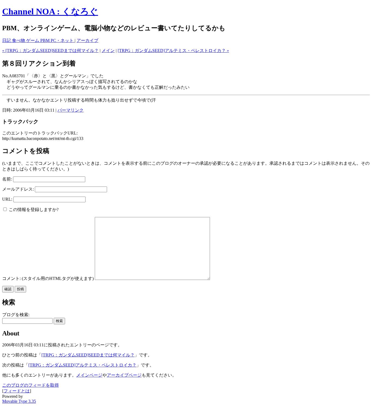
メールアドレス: (18, 189)
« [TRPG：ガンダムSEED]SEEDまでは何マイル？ (50, 50)
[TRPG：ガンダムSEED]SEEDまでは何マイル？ (88, 355)
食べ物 (19, 40)
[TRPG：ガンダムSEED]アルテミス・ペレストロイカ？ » (173, 50)
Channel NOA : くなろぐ (50, 11)
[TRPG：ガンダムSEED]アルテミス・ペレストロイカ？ (82, 365)
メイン (108, 50)
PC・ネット (63, 40)
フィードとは (17, 391)
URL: (7, 199)
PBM (45, 40)
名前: (7, 179)
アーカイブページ (124, 375)
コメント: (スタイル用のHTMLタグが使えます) (48, 278)
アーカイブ (87, 40)
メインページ (89, 375)
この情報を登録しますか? (33, 209)
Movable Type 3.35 (19, 401)
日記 (7, 40)
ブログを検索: (15, 314)
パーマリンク (70, 110)
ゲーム (33, 40)
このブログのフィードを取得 (30, 385)
